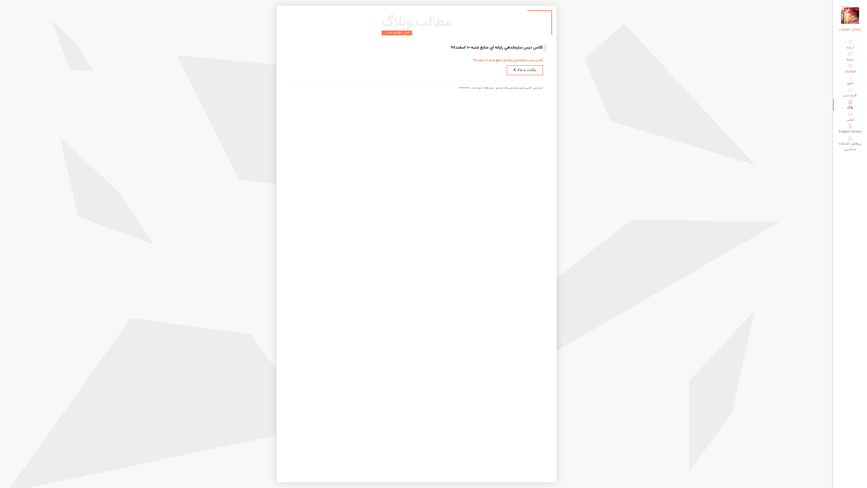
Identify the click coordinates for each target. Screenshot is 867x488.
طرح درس (850, 95)
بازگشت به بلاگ (526, 70)
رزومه (850, 59)
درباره (850, 47)
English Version (850, 131)
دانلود (850, 83)
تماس (850, 119)
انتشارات (850, 71)
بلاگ (850, 107)
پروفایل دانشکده (850, 143)
